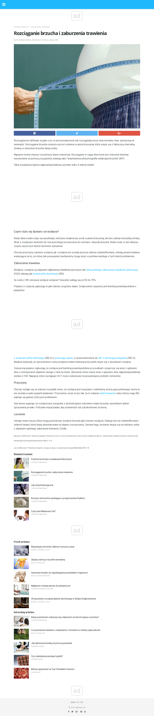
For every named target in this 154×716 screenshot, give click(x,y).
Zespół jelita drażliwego (40, 27)
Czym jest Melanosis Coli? (43, 511)
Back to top (77, 702)
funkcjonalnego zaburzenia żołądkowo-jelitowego (112, 269)
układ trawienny (108, 393)
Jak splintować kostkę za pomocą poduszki (51, 643)
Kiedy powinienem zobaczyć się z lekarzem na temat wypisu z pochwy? (65, 617)
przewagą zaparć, (64, 358)
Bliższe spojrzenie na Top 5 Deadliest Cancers (52, 669)
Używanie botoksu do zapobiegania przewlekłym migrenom (59, 573)
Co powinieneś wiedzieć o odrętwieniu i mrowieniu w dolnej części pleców (65, 630)
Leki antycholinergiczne (42, 485)
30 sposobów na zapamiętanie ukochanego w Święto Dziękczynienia (63, 598)
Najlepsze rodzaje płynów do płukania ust (50, 586)
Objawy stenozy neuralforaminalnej (48, 559)
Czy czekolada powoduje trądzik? (47, 656)
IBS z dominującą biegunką (112, 358)
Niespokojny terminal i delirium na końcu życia (52, 547)
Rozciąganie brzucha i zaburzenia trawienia (52, 472)
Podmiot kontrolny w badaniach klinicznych (51, 459)
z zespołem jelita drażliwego (29, 358)
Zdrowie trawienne (21, 27)
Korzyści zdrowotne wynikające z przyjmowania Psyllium (58, 498)
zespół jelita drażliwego (45, 273)
